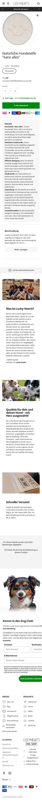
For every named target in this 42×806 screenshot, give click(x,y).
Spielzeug (31, 725)
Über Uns (10, 702)
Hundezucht (11, 711)
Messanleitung (12, 720)
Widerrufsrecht (8, 765)
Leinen (30, 706)
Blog (8, 706)
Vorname (8, 645)
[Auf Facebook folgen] (3, 773)
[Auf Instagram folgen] (9, 773)
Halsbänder (32, 702)
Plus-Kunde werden (9, 731)
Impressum (6, 744)
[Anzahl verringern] (5, 91)
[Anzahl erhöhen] (15, 91)
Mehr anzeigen (21, 249)
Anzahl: (5, 86)
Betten (30, 716)
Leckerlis (31, 720)
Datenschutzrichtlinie (10, 748)
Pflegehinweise (12, 716)
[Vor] (39, 9)
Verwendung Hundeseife (11, 726)
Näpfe (30, 711)
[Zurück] (2, 9)
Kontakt (5, 761)
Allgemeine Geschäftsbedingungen (10, 755)
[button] (21, 551)
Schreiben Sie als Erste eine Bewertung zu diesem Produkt (21, 551)
